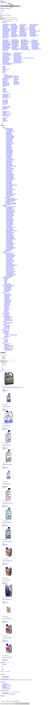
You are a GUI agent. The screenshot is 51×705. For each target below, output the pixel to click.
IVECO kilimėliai (14, 30)
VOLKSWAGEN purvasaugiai (11, 274)
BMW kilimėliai (5, 26)
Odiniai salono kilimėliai (10, 201)
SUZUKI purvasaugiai (17, 60)
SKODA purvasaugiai (17, 57)
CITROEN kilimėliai (6, 31)
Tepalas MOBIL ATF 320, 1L (6, 406)
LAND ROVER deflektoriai (16, 48)
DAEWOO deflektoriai (6, 46)
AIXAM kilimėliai (9, 130)
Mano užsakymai (5, 683)
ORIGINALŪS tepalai (6, 78)
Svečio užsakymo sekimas (6, 688)
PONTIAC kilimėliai (23, 35)
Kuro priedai (6, 315)
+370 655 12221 (8, 2)
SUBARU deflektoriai (35, 45)
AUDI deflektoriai (5, 40)
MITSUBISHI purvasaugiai (10, 265)
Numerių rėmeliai (7, 331)
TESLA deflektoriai (34, 46)
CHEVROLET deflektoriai (7, 44)
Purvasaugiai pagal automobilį (9, 253)
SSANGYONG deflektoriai (35, 43)
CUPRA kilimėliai (5, 32)
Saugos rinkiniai (5, 117)
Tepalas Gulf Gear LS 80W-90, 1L (7, 637)
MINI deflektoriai (23, 42)
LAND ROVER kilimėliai (15, 35)
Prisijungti (2, 0)
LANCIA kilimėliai (14, 34)
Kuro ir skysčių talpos (7, 350)
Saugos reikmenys (5, 332)
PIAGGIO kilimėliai (23, 33)
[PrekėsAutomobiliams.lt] (10, 6)
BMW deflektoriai (5, 42)
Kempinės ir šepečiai (7, 284)
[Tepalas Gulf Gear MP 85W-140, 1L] (8, 615)
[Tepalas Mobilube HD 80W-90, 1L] (8, 519)
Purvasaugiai (4, 252)
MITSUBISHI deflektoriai (25, 43)
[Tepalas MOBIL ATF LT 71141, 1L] (8, 461)
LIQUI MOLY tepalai (6, 82)
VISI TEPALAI (5, 74)
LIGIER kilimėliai (9, 161)
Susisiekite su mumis (3, 1)
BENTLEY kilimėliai (9, 195)
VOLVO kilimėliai (32, 36)
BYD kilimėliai (8, 132)
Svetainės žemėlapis (5, 677)
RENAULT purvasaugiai (18, 56)
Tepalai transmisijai (7, 294)
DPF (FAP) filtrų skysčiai (7, 96)
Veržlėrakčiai (5, 112)
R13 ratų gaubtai (5, 99)
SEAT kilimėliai (32, 28)
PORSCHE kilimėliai (23, 36)
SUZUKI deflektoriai (34, 44)
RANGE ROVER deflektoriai (25, 49)
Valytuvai (3, 321)
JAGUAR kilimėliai (14, 31)
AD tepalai (15, 80)
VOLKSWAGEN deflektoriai (36, 48)
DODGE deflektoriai (6, 48)
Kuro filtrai (4, 90)
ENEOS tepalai (5, 79)
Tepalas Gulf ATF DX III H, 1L (6, 599)
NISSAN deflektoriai (24, 44)
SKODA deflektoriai (34, 42)
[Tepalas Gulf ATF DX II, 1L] (8, 577)
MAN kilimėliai (22, 25)
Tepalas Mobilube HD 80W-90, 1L (7, 522)
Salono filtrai (5, 91)
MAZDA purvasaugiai (6, 62)
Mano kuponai (4, 687)
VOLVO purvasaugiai (17, 62)
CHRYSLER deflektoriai (7, 43)
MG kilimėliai (22, 27)
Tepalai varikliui (6, 293)
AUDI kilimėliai (5, 25)
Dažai (3, 71)
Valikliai (4, 68)
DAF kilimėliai (5, 34)
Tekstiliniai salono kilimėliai (10, 200)
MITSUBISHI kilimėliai (10, 170)
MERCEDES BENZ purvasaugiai (8, 63)
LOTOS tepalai (16, 81)
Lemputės (3, 329)
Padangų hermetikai (7, 289)
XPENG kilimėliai (9, 192)
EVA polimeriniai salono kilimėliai (11, 199)
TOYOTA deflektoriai (34, 47)
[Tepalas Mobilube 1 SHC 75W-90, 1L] (8, 500)
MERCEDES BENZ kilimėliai (24, 28)
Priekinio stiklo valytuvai (6, 106)
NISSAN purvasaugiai (17, 53)
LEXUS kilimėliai (14, 36)
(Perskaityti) (17, 701)
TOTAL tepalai (16, 78)
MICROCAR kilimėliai (10, 167)
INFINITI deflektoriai (9, 223)
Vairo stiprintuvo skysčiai (8, 319)
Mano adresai (4, 685)
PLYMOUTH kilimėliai (23, 34)
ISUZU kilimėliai (13, 29)
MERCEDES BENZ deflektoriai (26, 41)
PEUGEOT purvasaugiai (18, 55)
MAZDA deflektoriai (24, 40)
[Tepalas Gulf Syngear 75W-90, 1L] (8, 654)
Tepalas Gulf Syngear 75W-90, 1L (7, 657)
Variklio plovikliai (7, 290)
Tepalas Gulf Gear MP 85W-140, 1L (7, 618)
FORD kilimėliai (9, 148)
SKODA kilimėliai (9, 183)
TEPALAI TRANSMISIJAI (9, 76)
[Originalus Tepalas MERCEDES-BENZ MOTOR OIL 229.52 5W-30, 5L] (8, 384)
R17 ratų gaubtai (5, 103)
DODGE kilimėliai (6, 36)
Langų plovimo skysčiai (6, 94)
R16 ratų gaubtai (5, 102)
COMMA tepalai (16, 84)
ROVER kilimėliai (32, 26)
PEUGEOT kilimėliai (23, 32)
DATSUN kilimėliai (9, 143)
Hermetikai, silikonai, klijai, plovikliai (8, 285)
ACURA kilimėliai (5, 24)
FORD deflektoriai (15, 39)
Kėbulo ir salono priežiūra (6, 277)
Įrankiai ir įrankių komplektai (8, 346)
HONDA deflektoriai (15, 40)
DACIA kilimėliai (5, 33)
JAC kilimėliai (8, 196)
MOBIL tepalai (5, 81)
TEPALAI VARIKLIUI (8, 75)
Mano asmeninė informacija (6, 686)
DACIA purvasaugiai (6, 56)
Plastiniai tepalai (16, 82)
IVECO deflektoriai (15, 44)
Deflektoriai (4, 205)
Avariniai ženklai (5, 120)
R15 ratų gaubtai (5, 101)
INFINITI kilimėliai (14, 28)
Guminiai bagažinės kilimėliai (11, 202)
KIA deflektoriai (14, 47)
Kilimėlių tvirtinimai (7, 204)
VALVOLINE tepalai (6, 83)
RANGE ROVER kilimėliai (34, 24)
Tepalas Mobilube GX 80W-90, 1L (7, 541)
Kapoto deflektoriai (7, 251)
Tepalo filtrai (5, 88)
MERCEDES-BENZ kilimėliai (11, 193)
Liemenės (4, 121)
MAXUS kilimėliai (9, 164)
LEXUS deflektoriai (24, 39)
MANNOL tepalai (17, 83)
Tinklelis (3, 357)
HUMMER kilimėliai (14, 27)
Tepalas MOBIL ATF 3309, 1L (6, 445)
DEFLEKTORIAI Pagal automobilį (10, 206)
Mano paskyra (2, 681)
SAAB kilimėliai (32, 27)
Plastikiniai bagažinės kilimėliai (11, 203)
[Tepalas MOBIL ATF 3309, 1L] (8, 442)
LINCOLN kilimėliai (23, 24)
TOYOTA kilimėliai (33, 34)
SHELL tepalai (6, 305)
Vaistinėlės (4, 118)
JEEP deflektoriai (14, 46)
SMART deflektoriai (9, 249)
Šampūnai (4, 66)
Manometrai (4, 113)
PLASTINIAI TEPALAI (9, 77)
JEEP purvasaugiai (5, 60)
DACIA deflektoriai (9, 213)
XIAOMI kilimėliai (9, 191)
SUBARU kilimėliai (33, 31)
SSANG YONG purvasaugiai (18, 58)
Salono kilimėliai (7, 197)
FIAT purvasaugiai (9, 258)
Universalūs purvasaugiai (8, 276)
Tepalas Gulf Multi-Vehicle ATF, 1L (7, 560)
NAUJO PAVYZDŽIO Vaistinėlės (11, 334)
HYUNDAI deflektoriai (15, 41)
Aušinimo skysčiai (7, 317)
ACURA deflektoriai (6, 39)
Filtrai (3, 338)
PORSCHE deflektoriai (24, 46)
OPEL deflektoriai (9, 234)
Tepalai (3, 292)
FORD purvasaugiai (9, 259)
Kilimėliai (3, 127)
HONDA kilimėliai (14, 26)
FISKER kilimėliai (9, 147)
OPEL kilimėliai (22, 31)
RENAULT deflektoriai (24, 48)
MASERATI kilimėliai (9, 194)
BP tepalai (6, 311)
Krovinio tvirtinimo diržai (8, 348)
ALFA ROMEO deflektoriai (7, 41)
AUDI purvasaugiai (6, 52)
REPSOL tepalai (7, 306)
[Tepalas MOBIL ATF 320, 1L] (8, 403)
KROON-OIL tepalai (6, 85)
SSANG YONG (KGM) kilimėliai (35, 30)
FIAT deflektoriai (5, 49)
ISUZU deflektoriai (15, 43)
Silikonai (4, 69)
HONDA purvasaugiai (6, 59)
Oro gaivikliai (5, 70)
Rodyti (1, 361)
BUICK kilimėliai (5, 27)
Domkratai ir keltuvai (6, 111)
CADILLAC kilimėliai (6, 28)
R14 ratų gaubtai (5, 100)
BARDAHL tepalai (6, 84)
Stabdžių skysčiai (7, 318)
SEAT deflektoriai (34, 41)
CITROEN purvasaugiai (6, 55)
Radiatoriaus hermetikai (8, 286)
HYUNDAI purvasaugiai (7, 58)
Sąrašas (3, 358)
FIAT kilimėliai (13, 24)
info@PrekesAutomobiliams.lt (10, 693)
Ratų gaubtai (4, 324)
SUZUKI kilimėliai (33, 32)
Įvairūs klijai (6, 291)
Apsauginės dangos (7, 283)
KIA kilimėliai (13, 33)
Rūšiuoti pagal (2, 360)
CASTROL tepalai (5, 80)
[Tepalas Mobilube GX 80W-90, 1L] (8, 538)
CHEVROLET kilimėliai (7, 29)
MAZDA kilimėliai (23, 26)
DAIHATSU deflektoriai (6, 47)
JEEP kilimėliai (13, 32)
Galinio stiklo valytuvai (6, 107)
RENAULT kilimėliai (33, 25)
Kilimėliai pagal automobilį (8, 128)
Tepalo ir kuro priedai (5, 313)
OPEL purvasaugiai (17, 54)
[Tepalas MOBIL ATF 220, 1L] (8, 480)
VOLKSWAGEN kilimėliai (34, 35)
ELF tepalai (15, 77)
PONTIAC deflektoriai (24, 47)
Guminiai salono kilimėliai (10, 198)
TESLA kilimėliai (32, 33)
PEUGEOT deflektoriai (10, 235)
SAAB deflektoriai (9, 240)
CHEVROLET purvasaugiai (7, 54)
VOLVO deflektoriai (34, 49)
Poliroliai (4, 67)
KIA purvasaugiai (5, 61)
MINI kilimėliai (8, 169)
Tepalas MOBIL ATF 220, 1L (6, 483)
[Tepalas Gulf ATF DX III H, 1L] (8, 596)
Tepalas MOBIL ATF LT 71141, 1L (7, 464)
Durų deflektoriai (7, 250)
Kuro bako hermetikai (7, 287)
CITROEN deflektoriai (10, 212)
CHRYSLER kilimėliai (6, 30)
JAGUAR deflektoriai (9, 224)
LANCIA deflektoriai (15, 49)
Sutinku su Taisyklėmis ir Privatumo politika (8, 701)
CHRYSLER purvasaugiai (7, 53)
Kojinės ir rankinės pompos (8, 345)
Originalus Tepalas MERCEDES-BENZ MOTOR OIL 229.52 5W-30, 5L (12, 387)
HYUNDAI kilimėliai (14, 25)
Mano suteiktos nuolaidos (6, 684)
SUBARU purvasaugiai (17, 59)
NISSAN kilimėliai (23, 30)
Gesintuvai (4, 119)
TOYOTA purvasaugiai (17, 61)
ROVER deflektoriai (34, 40)
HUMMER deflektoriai (15, 42)
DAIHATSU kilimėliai (6, 35)
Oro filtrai (4, 89)
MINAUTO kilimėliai (9, 168)
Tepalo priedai (6, 314)
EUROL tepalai (16, 79)
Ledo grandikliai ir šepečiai (7, 114)
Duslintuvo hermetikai (7, 288)
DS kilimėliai (8, 145)
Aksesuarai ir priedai (5, 330)
